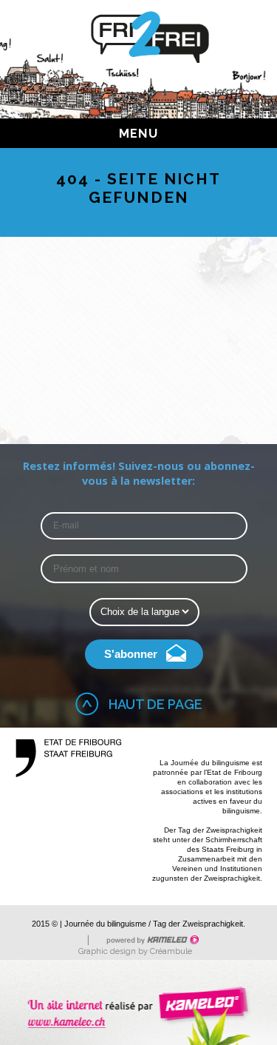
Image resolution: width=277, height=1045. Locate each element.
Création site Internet (152, 940)
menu (138, 133)
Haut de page (155, 704)
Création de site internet (138, 1002)
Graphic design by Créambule (135, 951)
